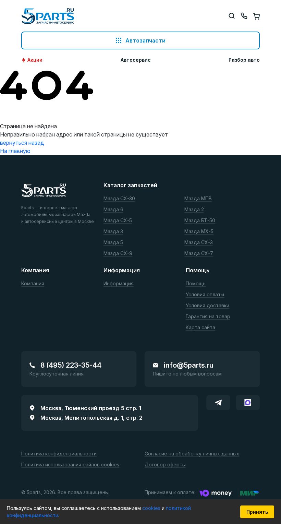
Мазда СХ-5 (117, 220)
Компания (32, 283)
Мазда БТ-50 (199, 220)
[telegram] (218, 402)
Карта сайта (200, 327)
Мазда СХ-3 (198, 242)
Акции (34, 60)
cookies (152, 508)
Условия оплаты (205, 294)
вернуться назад (22, 142)
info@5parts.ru (188, 365)
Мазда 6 (113, 209)
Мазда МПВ (198, 198)
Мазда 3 (113, 231)
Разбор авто (244, 60)
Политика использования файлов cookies (70, 464)
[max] (248, 402)
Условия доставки (207, 305)
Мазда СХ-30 (119, 198)
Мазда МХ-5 (198, 231)
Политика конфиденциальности (59, 453)
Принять (257, 512)
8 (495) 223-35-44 (70, 365)
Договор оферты (165, 464)
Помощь (196, 283)
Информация (118, 283)
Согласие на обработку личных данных (192, 453)
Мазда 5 (113, 242)
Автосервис (136, 60)
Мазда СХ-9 (117, 253)
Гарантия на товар (208, 316)
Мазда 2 (194, 209)
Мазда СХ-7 (198, 253)
